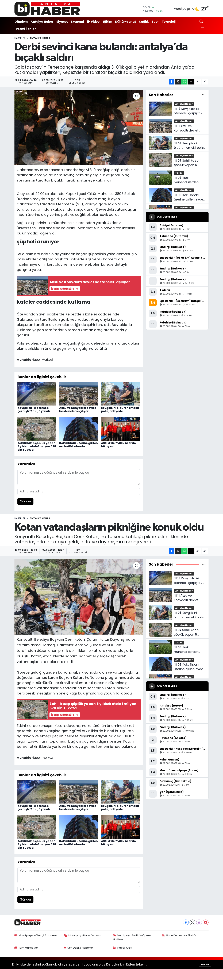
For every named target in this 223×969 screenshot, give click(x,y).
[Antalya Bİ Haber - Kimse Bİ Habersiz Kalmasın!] (47, 9)
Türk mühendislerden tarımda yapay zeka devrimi (189, 180)
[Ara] (201, 21)
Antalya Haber (42, 22)
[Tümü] (204, 95)
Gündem (21, 22)
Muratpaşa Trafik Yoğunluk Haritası (132, 937)
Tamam (205, 964)
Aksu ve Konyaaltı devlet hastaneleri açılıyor (77, 409)
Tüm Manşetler (28, 947)
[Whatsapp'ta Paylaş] (184, 81)
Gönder (25, 501)
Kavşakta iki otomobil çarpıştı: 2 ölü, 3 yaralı (33, 409)
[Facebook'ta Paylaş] (171, 81)
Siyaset (62, 22)
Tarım (179, 172)
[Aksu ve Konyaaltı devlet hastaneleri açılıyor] (78, 393)
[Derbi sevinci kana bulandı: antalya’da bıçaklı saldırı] (78, 127)
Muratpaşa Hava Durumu (84, 935)
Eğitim (107, 22)
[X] (192, 922)
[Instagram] (199, 922)
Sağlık (144, 22)
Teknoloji (169, 22)
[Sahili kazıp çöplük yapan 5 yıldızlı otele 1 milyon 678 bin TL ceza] (36, 429)
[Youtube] (206, 922)
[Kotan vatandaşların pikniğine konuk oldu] (78, 596)
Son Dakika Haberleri (80, 947)
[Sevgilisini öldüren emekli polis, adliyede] (120, 393)
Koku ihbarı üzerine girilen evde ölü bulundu (78, 444)
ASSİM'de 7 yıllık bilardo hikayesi (118, 444)
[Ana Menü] (201, 29)
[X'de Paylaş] (178, 81)
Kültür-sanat (125, 22)
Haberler (19, 38)
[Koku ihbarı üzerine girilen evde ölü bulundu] (78, 429)
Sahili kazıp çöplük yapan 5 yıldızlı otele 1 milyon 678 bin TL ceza (36, 446)
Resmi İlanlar (26, 29)
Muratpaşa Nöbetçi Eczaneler (38, 935)
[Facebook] (186, 922)
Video (95, 22)
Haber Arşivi (124, 947)
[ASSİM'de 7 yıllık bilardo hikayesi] (120, 429)
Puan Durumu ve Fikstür (181, 935)
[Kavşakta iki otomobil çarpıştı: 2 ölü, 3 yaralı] (36, 393)
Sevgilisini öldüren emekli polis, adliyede (120, 409)
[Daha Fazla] (191, 81)
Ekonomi (77, 22)
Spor (155, 22)
